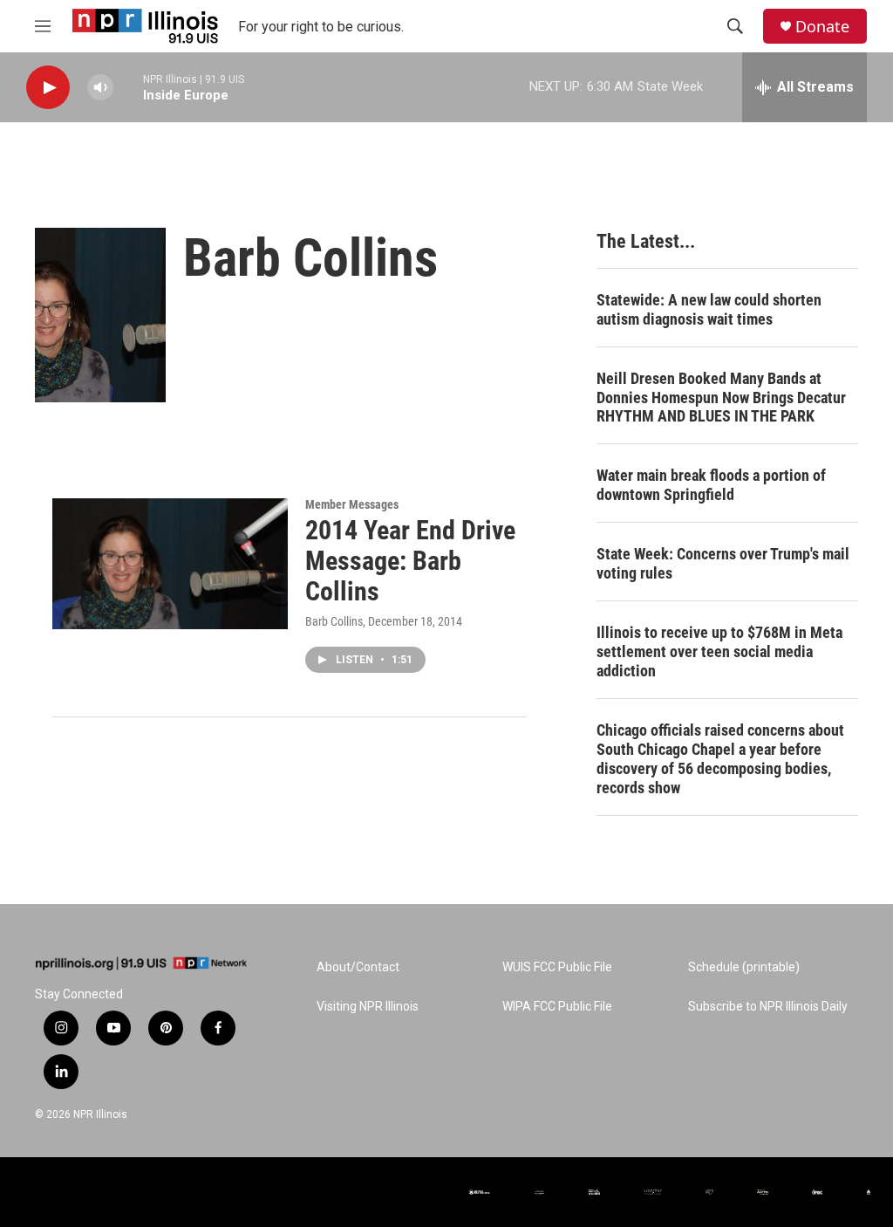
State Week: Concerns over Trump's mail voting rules (722, 563)
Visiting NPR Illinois (368, 1006)
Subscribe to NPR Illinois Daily (768, 1006)
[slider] (128, 87)
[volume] (100, 87)
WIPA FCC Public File (557, 1006)
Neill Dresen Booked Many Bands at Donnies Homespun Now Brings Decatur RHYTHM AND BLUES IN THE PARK (721, 397)
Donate (822, 26)
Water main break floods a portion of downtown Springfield (711, 485)
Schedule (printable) (744, 967)
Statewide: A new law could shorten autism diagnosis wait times (708, 309)
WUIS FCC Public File (557, 967)
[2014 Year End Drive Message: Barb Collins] (170, 563)
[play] (48, 88)
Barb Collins (334, 621)
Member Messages (352, 504)
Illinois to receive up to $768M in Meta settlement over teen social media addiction (719, 651)
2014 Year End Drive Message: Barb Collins (410, 561)
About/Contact (358, 967)
